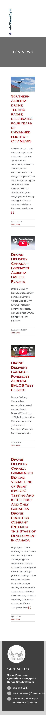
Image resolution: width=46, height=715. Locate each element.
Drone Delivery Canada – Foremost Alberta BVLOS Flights (20, 268)
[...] (12, 212)
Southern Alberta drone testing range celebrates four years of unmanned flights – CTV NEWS (22, 118)
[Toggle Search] (34, 18)
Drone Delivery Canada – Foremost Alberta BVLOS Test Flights (22, 376)
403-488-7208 (20, 688)
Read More (15, 224)
